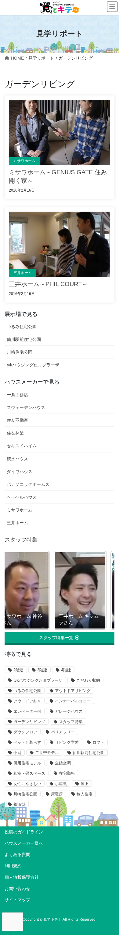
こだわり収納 (88, 680)
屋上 (84, 783)
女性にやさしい (27, 783)
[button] (59, 637)
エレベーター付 (27, 711)
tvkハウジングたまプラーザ (33, 364)
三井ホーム (22, 273)
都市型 (19, 804)
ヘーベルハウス (22, 497)
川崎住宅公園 (19, 352)
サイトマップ (17, 899)
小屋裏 (61, 783)
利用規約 (13, 865)
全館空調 (63, 763)
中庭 (17, 752)
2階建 (18, 670)
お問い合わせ (17, 888)
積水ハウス (17, 458)
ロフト (98, 742)
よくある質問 (17, 854)
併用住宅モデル (27, 763)
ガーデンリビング (29, 721)
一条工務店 (17, 394)
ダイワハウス (19, 471)
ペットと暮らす (27, 742)
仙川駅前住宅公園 (24, 339)
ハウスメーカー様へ (24, 843)
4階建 (66, 670)
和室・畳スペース (29, 773)
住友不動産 (17, 420)
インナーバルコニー (73, 701)
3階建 (42, 670)
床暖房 (57, 794)
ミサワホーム (24, 161)
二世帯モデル (47, 752)
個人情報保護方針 (22, 877)
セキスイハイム (22, 445)
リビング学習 (67, 742)
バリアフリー (63, 732)
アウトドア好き (27, 701)
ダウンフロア (25, 732)
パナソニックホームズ (28, 484)
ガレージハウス (69, 711)
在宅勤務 (67, 773)
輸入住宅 (84, 794)
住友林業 (15, 433)
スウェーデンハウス (26, 407)
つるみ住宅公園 (22, 326)
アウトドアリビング (73, 690)
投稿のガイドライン (24, 831)
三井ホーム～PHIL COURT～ (48, 284)
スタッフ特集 (71, 721)
